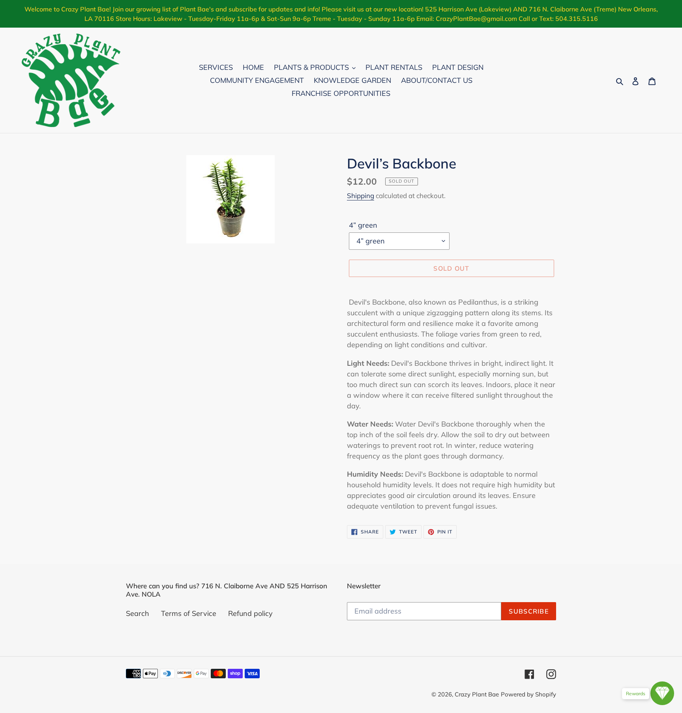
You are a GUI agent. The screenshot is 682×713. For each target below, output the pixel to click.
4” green (363, 225)
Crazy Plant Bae (477, 694)
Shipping (360, 195)
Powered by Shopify (528, 694)
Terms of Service (188, 613)
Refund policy (250, 613)
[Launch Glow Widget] (662, 693)
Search (137, 613)
